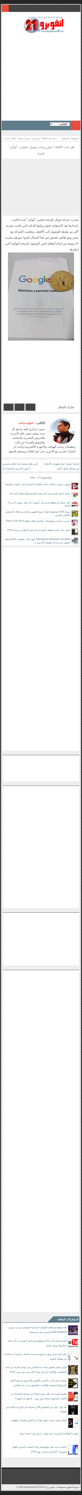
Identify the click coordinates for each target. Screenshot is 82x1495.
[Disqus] (41, 597)
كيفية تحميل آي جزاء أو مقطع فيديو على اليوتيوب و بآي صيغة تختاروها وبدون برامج (37, 1343)
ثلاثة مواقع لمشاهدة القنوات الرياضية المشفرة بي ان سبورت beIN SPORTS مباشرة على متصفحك (37, 1330)
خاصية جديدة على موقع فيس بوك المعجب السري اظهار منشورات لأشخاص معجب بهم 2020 (39, 1449)
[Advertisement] (41, 76)
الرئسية (65, 138)
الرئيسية (74, 138)
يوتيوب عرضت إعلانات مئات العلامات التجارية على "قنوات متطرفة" (37, 484)
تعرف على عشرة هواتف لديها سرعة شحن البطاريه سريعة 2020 (38, 530)
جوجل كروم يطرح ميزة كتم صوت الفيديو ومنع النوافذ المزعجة (39, 493)
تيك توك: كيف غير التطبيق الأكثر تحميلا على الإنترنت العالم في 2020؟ (36, 1409)
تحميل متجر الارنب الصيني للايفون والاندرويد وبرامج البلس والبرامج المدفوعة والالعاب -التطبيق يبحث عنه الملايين (38, 1383)
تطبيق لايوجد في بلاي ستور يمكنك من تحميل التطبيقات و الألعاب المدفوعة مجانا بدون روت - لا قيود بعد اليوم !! (39, 1396)
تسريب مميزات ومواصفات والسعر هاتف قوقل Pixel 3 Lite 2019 (38, 520)
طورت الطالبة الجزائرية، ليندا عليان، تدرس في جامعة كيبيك (48, 1433)
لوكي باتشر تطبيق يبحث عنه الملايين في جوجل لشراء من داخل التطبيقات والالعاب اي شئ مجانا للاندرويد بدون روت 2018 (36, 1369)
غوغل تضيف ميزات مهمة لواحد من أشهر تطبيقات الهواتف (39, 1420)
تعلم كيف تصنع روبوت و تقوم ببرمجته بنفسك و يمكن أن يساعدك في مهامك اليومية (35, 1356)
